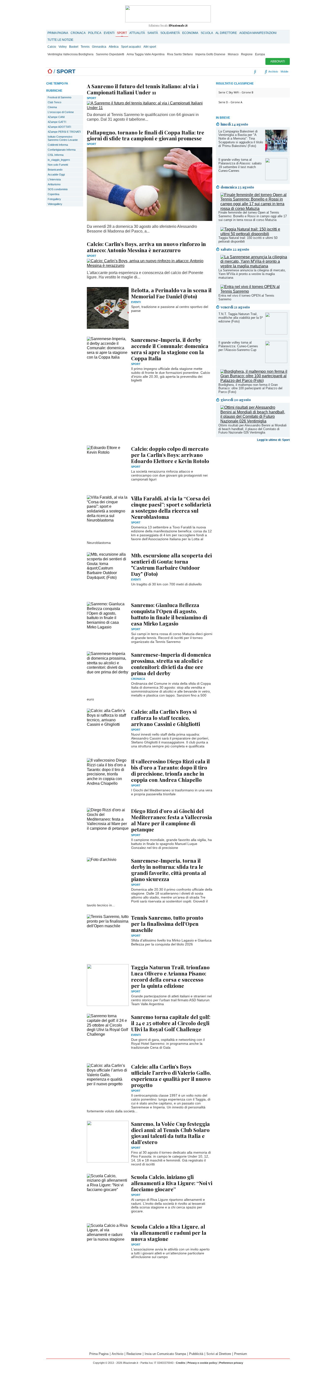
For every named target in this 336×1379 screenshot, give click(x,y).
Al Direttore (226, 33)
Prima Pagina (57, 33)
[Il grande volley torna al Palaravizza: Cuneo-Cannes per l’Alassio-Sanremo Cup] (276, 362)
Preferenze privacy (231, 1362)
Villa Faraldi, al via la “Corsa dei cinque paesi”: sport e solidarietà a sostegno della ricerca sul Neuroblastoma (171, 507)
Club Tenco (54, 102)
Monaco (233, 54)
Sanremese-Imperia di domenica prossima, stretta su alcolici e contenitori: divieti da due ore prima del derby (171, 663)
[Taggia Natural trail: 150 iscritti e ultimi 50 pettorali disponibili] (253, 234)
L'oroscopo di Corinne (61, 112)
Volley (63, 46)
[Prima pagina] (50, 71)
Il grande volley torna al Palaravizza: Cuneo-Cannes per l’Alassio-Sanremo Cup (238, 346)
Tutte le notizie (60, 40)
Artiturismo (54, 184)
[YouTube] (239, 71)
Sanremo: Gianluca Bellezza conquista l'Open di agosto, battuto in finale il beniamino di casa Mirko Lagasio (169, 614)
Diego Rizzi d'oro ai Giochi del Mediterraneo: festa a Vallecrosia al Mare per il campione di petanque (171, 820)
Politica (94, 33)
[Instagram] (230, 71)
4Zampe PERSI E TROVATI (64, 131)
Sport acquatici (131, 46)
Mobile (284, 71)
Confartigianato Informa (62, 149)
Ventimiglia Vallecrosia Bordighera (70, 54)
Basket (73, 46)
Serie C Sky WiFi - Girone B (235, 92)
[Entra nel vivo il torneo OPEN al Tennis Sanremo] (253, 291)
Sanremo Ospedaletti (110, 54)
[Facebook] (224, 71)
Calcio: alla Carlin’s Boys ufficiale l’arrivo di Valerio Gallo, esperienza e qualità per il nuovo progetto (171, 1075)
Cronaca (78, 33)
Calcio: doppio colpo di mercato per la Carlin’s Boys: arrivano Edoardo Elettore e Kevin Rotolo (170, 454)
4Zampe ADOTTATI (59, 126)
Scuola (207, 33)
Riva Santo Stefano (180, 54)
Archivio (273, 71)
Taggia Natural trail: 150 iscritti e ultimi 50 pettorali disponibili (247, 239)
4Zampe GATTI (57, 121)
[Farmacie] (251, 71)
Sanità (152, 33)
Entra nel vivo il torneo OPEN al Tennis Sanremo (246, 297)
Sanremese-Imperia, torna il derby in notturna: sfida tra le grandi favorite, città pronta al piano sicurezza (168, 869)
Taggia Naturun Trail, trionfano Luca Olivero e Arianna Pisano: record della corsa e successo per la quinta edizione (170, 976)
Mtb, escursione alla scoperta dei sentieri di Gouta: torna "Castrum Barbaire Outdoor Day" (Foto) (171, 564)
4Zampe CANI (56, 117)
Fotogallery (54, 199)
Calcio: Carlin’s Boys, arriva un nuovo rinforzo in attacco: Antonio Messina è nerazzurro (146, 246)
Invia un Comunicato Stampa (165, 1354)
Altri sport (149, 46)
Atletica (114, 46)
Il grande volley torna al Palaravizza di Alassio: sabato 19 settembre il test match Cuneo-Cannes (239, 165)
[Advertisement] (253, 520)
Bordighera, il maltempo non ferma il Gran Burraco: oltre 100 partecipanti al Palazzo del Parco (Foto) (250, 388)
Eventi (109, 33)
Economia (190, 33)
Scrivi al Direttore (218, 1354)
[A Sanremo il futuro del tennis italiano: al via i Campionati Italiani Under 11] (149, 108)
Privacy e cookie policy (202, 1362)
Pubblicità (196, 1354)
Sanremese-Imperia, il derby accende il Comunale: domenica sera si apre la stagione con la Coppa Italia (169, 349)
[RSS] (244, 71)
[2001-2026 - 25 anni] (168, 13)
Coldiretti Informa (58, 144)
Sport (122, 33)
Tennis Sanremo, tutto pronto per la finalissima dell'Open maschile (167, 923)
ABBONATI (277, 61)
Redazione (133, 1354)
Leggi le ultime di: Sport (273, 440)
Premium (240, 1354)
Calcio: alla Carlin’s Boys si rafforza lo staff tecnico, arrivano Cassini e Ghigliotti (165, 717)
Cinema (52, 107)
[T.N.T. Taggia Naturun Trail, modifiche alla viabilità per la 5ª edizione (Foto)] (276, 333)
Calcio (51, 46)
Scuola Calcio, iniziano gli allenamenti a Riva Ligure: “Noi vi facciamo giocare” (171, 1182)
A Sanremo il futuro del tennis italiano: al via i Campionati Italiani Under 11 (142, 89)
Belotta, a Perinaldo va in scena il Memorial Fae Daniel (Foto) (171, 293)
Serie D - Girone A (230, 102)
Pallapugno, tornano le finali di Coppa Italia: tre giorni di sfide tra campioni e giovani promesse (145, 135)
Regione (247, 54)
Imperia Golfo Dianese (210, 54)
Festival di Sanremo (59, 97)
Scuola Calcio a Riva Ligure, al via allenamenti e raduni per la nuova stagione (168, 1232)
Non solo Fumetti (58, 164)
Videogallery (55, 204)
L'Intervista (54, 179)
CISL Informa (55, 154)
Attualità (137, 33)
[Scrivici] (261, 71)
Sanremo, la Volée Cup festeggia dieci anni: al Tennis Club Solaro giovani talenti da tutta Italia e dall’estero (170, 1133)
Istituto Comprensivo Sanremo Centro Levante (63, 138)
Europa (260, 54)
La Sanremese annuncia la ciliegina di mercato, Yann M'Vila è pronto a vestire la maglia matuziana (252, 273)
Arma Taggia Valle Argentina (146, 54)
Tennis (85, 46)
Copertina (53, 194)
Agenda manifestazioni (257, 33)
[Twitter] (234, 71)
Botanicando (55, 169)
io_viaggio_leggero (59, 159)
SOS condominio (58, 189)
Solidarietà (170, 33)
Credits (180, 1362)
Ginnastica (99, 46)
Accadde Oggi (56, 174)
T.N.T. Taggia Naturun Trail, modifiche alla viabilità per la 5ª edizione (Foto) (240, 317)
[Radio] (255, 71)
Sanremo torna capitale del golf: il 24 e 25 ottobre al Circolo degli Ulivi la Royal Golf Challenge (170, 1022)
